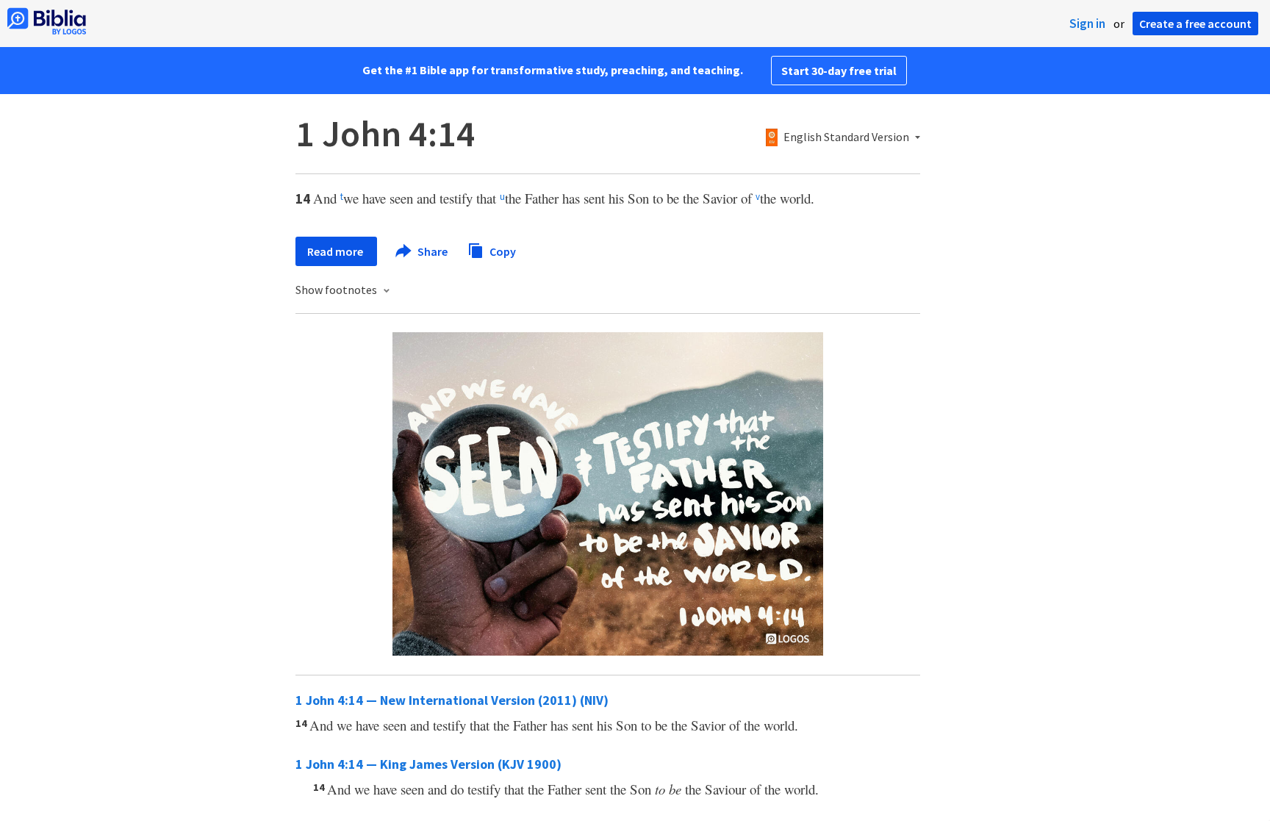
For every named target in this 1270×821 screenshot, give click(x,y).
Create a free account (1195, 23)
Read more (336, 251)
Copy (501, 250)
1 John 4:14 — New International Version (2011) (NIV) (452, 700)
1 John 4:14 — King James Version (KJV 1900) (428, 764)
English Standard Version (846, 137)
